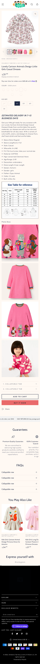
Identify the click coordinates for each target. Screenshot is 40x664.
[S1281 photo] (30, 90)
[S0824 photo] (34, 90)
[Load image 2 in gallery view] (14, 51)
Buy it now (20, 403)
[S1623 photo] (8, 95)
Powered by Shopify (20, 659)
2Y (4, 103)
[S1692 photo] (3, 90)
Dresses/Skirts (12, 59)
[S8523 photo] (3, 95)
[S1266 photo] (8, 90)
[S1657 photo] (12, 90)
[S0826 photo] (21, 90)
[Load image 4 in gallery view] (25, 51)
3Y (11, 103)
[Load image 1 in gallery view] (9, 51)
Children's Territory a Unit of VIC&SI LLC (16, 63)
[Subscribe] (37, 614)
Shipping (4, 76)
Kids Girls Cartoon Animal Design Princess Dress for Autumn (11, 542)
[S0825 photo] (17, 90)
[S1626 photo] (21, 95)
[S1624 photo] (17, 95)
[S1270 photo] (12, 95)
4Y (17, 103)
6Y (30, 103)
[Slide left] (3, 52)
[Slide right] (36, 52)
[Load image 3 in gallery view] (20, 51)
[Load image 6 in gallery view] (30, 51)
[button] (31, 4)
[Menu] (3, 4)
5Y (24, 103)
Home (3, 59)
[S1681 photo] (25, 90)
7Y (4, 109)
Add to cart (20, 397)
